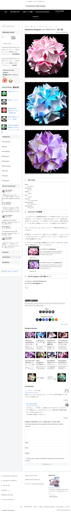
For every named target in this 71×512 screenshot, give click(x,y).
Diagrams (28, 300)
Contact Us (67, 506)
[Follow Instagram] (46, 319)
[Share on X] (40, 311)
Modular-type (34, 300)
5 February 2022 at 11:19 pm (31, 392)
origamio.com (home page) (31, 475)
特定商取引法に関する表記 (7, 494)
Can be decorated (35, 303)
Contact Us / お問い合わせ (8, 499)
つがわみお (57, 487)
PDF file (63, 303)
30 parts (27, 303)
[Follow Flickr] (50, 319)
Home (21, 506)
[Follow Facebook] (43, 319)
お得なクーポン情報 (38, 506)
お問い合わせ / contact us (11, 271)
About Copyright (6, 485)
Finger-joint (43, 303)
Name (27, 442)
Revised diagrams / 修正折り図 (10, 480)
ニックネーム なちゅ (31, 390)
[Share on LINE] (49, 311)
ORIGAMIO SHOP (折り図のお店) (32, 479)
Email (27, 448)
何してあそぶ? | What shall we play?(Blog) (34, 483)
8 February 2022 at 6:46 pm (32, 405)
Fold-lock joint (49, 303)
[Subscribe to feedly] (53, 319)
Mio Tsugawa (30, 403)
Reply (66, 400)
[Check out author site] (37, 319)
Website (27, 453)
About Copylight (59, 506)
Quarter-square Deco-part (31, 305)
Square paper (40, 305)
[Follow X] (40, 319)
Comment (28, 426)
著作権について (6, 490)
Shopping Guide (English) (49, 506)
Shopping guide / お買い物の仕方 (10, 475)
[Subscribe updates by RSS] (56, 319)
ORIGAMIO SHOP (28, 506)
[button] (53, 311)
